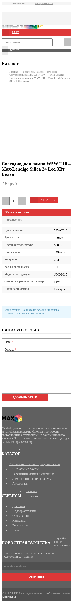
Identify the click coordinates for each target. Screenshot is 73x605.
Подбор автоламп (24, 511)
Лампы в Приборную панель (31, 478)
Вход (15, 530)
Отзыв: (10, 349)
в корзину (47, 200)
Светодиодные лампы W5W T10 (27, 74)
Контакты (19, 520)
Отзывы (13, 220)
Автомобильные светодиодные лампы (34, 464)
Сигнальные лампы (25, 469)
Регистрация (20, 525)
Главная (13, 71)
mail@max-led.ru (44, 3)
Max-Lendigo (57, 74)
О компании (20, 515)
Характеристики (17, 212)
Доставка (18, 506)
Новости (32, 496)
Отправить (36, 576)
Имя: (9, 341)
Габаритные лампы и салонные (40, 71)
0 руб (15, 32)
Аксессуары (20, 483)
